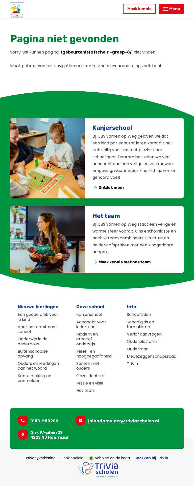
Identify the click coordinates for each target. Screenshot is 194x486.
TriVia (132, 364)
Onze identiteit (90, 376)
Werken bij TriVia (151, 458)
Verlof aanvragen (144, 334)
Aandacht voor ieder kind (91, 324)
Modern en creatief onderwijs (87, 339)
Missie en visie (89, 383)
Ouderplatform (142, 341)
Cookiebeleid (72, 458)
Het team (106, 215)
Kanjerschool (112, 127)
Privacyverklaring (41, 458)
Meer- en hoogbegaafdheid (94, 353)
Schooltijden (139, 314)
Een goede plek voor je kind (38, 317)
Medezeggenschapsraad (151, 356)
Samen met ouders (88, 366)
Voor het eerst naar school (37, 329)
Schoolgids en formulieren (140, 324)
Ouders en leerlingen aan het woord (38, 366)
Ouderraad (138, 349)
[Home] (17, 11)
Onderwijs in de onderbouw (32, 341)
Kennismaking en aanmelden (34, 378)
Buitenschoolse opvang (33, 353)
